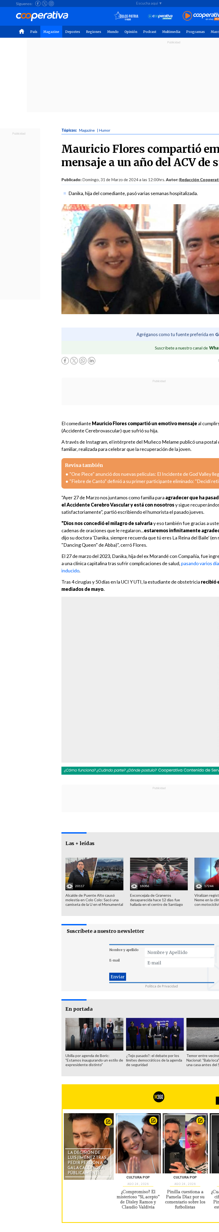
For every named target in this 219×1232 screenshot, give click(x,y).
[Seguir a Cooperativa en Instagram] (51, 3)
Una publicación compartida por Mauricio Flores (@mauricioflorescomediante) (134, 693)
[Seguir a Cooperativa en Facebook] (38, 3)
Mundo (113, 32)
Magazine (51, 32)
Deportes (72, 32)
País (33, 32)
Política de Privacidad (161, 986)
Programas (195, 32)
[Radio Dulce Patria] (126, 16)
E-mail (114, 960)
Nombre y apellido (124, 950)
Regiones (93, 32)
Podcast (149, 32)
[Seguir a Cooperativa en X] (44, 3)
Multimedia (171, 32)
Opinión (130, 32)
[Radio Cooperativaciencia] (160, 16)
